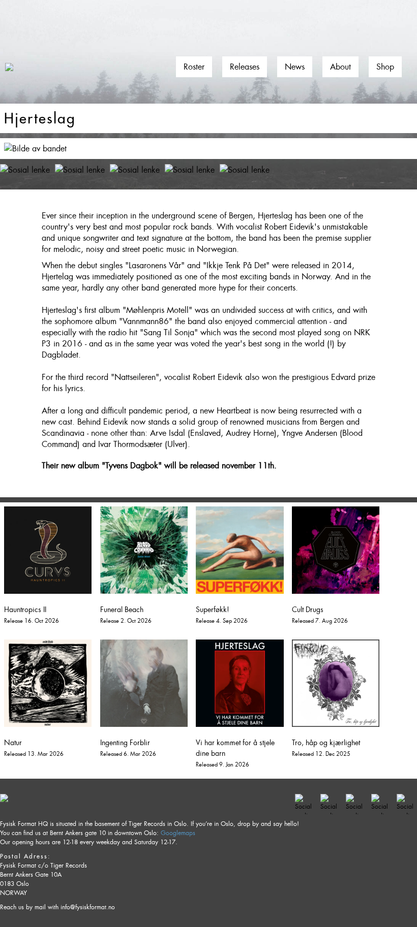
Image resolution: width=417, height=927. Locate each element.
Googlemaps (178, 833)
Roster (194, 66)
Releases (244, 66)
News (295, 66)
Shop (385, 66)
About (340, 66)
